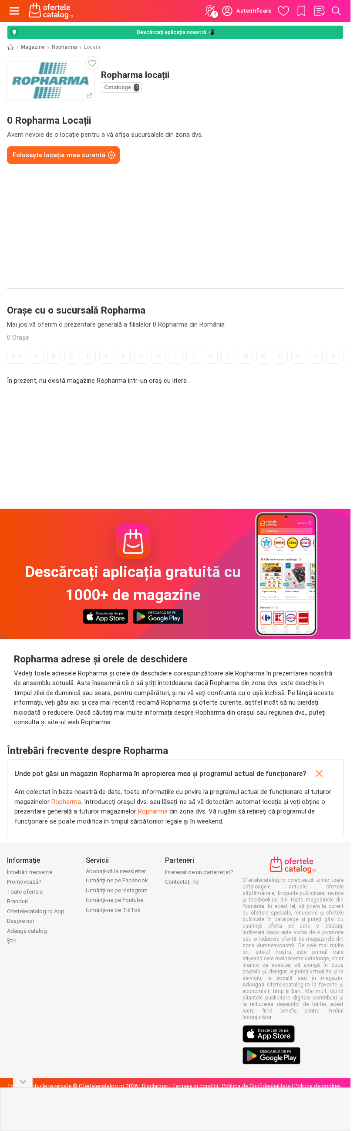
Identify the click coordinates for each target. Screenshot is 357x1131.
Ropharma (64, 47)
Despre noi (20, 921)
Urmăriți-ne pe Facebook (117, 880)
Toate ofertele (25, 891)
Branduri (17, 901)
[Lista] (319, 11)
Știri (12, 940)
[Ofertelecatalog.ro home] (51, 11)
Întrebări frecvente (29, 872)
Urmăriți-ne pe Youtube (114, 900)
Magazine (33, 47)
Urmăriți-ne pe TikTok (113, 910)
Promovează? (24, 881)
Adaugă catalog (27, 931)
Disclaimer (155, 1086)
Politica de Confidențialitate (256, 1086)
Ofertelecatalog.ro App (35, 911)
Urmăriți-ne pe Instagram (117, 890)
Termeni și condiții (195, 1086)
